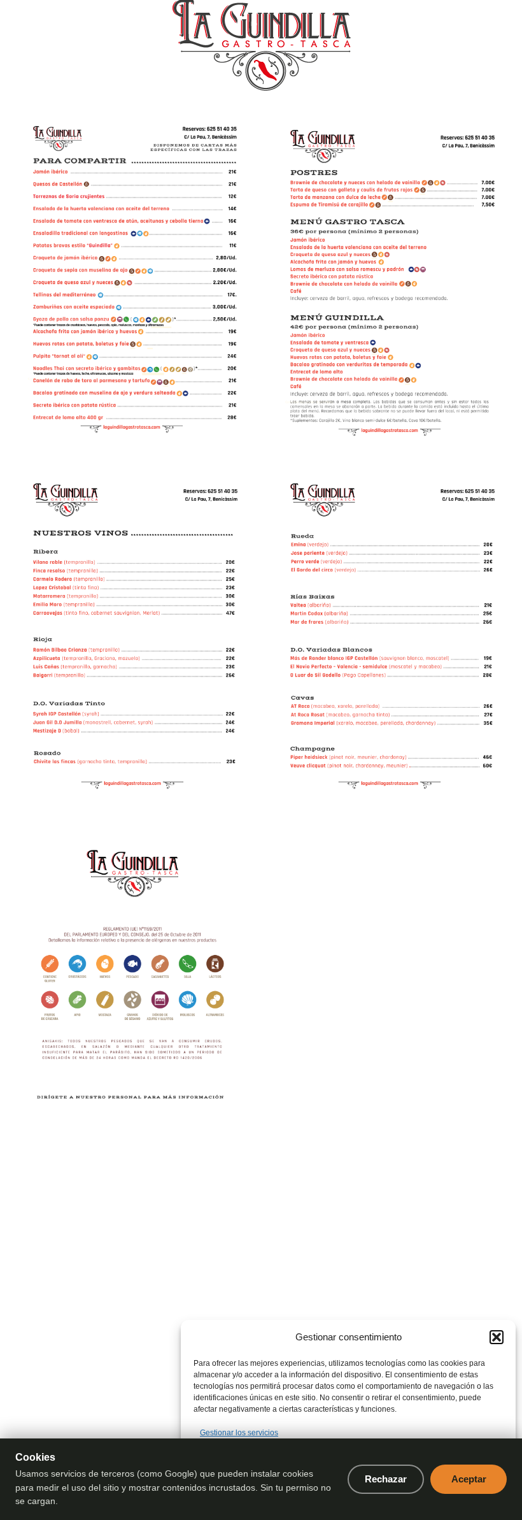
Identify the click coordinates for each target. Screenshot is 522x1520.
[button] (496, 1337)
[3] (389, 279)
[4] (132, 633)
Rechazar (386, 1478)
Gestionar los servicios (239, 1432)
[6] (132, 986)
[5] (389, 633)
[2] (132, 279)
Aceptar (468, 1478)
